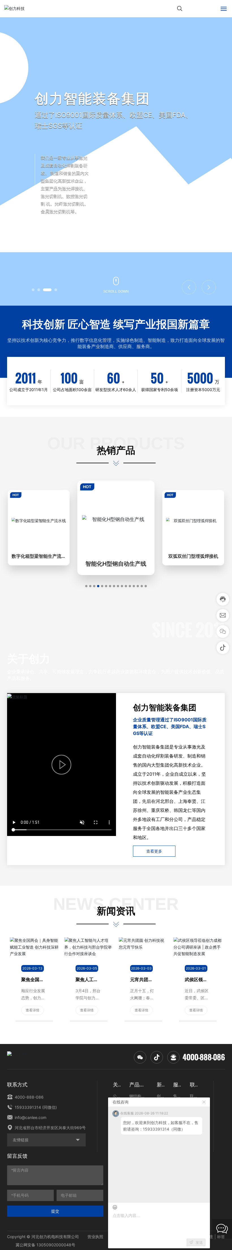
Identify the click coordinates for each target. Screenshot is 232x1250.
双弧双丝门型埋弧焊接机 (193, 556)
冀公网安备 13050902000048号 (45, 1244)
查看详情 (32, 1010)
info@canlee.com (30, 1117)
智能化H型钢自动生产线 (115, 563)
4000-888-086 (203, 1057)
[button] (33, 289)
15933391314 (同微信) (35, 1107)
